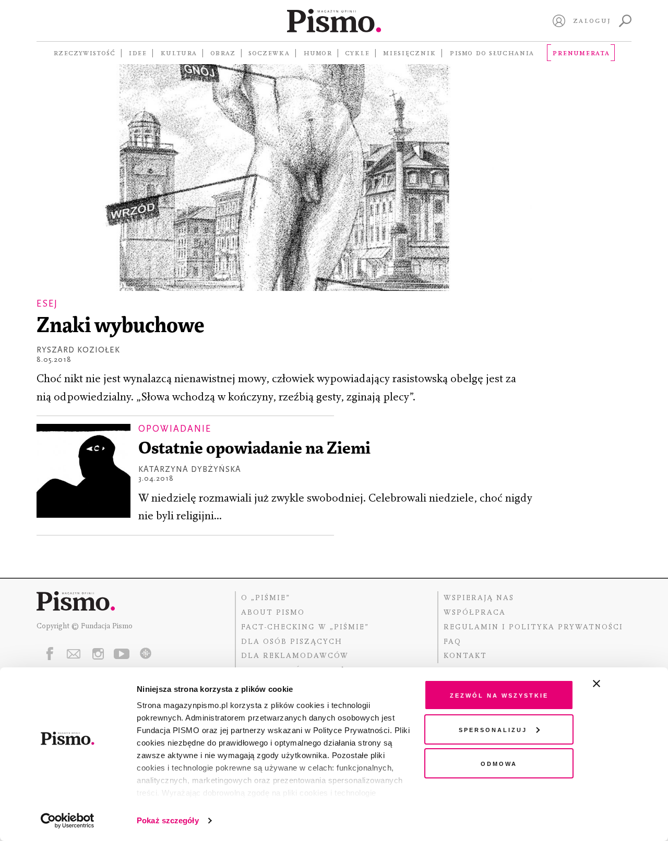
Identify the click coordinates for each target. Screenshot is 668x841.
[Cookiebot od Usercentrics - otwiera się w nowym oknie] (67, 820)
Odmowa (499, 763)
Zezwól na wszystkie (499, 694)
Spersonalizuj (493, 729)
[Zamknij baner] (624, 683)
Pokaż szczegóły (168, 820)
